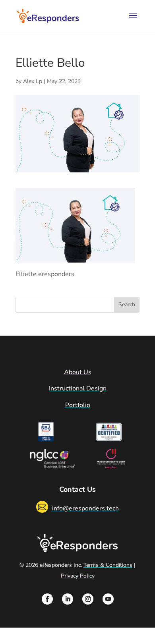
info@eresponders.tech (85, 508)
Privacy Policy (78, 576)
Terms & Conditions (107, 565)
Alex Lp (32, 81)
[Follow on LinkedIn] (67, 599)
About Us (77, 372)
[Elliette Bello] (75, 257)
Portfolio (77, 405)
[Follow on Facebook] (47, 599)
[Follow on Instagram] (87, 599)
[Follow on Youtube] (108, 599)
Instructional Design (78, 388)
